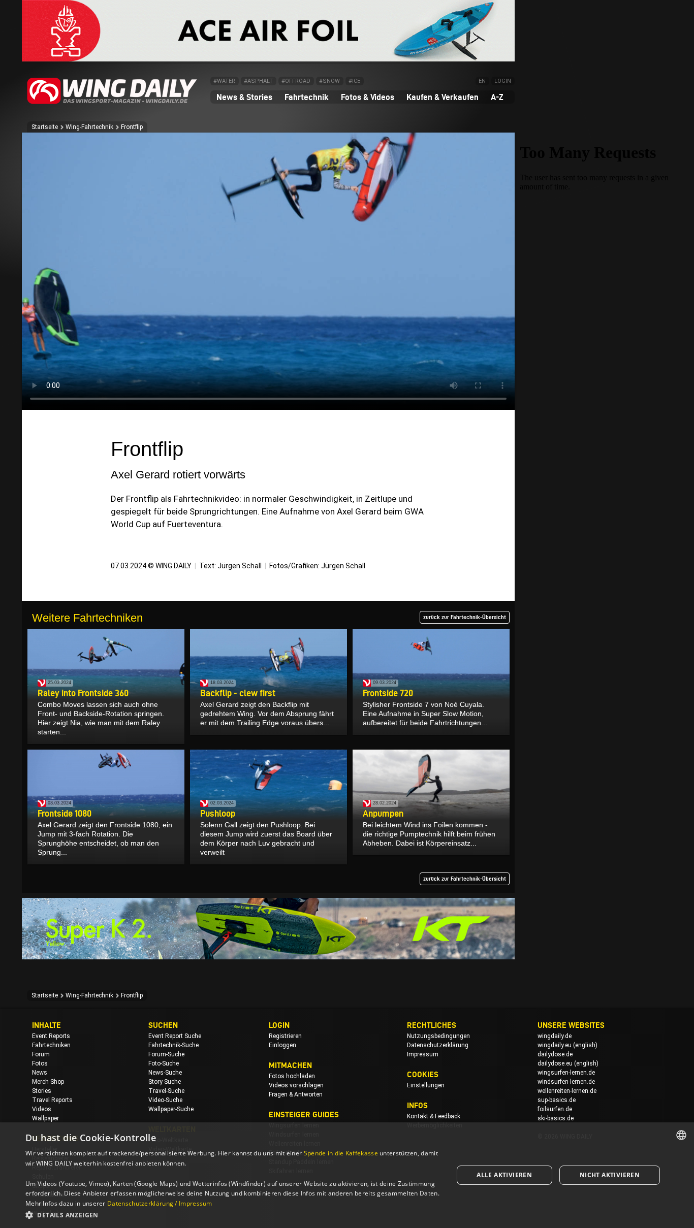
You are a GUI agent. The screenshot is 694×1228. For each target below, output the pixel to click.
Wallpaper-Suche (171, 1109)
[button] (232, 1214)
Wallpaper (45, 1118)
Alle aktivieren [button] (504, 1175)
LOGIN (502, 81)
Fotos (40, 1063)
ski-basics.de (556, 1118)
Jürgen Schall (239, 566)
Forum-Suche (166, 1054)
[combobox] (681, 1135)
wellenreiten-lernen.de (567, 1090)
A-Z (497, 97)
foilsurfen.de (555, 1109)
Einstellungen (426, 1085)
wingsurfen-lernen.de (566, 1072)
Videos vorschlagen (296, 1085)
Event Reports (51, 1036)
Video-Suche (165, 1100)
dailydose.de (555, 1054)
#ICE (354, 81)
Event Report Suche (174, 1036)
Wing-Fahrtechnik (89, 127)
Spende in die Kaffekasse (341, 1153)
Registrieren (285, 1036)
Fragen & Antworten (296, 1094)
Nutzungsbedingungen (438, 1036)
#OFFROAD (295, 81)
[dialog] (347, 1175)
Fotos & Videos (367, 97)
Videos (41, 1109)
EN (482, 81)
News (39, 1072)
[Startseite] (112, 102)
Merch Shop (48, 1081)
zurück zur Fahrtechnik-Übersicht (464, 617)
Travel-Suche (166, 1090)
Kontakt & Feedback (433, 1116)
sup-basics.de (557, 1100)
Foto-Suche (163, 1063)
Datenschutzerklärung (437, 1045)
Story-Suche (164, 1081)
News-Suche (165, 1072)
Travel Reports (52, 1100)
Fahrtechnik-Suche (173, 1045)
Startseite (44, 127)
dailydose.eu (555, 1063)
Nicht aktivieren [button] (610, 1175)
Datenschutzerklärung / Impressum (159, 1203)
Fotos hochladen (292, 1076)
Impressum (422, 1054)
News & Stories (244, 97)
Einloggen (282, 1045)
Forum (41, 1054)
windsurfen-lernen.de (566, 1081)
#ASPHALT (258, 81)
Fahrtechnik (307, 97)
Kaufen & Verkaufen (442, 97)
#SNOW (329, 81)
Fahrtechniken (51, 1045)
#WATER (224, 81)
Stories (41, 1090)
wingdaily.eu (555, 1045)
